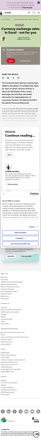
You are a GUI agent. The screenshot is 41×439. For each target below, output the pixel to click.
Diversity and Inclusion (7, 289)
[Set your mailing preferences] (32, 411)
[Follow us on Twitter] (3, 411)
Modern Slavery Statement (8, 355)
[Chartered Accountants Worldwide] (35, 420)
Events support (5, 394)
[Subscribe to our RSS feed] (38, 411)
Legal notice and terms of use (9, 364)
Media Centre (5, 296)
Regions (3, 316)
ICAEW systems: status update (10, 312)
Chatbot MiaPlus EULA (7, 371)
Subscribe (10, 256)
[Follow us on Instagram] (20, 411)
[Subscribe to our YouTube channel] (26, 411)
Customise (19, 238)
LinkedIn (8, 78)
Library (3, 335)
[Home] (6, 12)
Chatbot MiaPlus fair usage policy (10, 369)
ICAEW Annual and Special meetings (11, 282)
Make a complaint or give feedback (11, 309)
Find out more (27, 7)
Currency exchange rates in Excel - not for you (26, 19)
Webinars (3, 385)
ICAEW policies (5, 353)
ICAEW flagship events (7, 392)
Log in (11, 61)
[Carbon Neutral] (9, 420)
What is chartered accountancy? (10, 287)
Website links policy (6, 367)
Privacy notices (5, 357)
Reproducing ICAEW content (9, 362)
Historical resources (6, 342)
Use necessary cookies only (20, 244)
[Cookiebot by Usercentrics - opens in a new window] (30, 194)
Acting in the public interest (9, 284)
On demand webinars (7, 387)
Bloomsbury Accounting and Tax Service (12, 332)
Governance (4, 279)
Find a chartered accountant (9, 291)
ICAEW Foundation (6, 294)
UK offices (4, 314)
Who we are (4, 277)
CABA (2, 321)
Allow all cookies (20, 232)
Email (19, 78)
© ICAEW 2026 (5, 429)
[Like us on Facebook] (15, 411)
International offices (6, 319)
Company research (6, 339)
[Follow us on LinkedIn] (9, 411)
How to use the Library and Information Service (15, 337)
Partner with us (5, 324)
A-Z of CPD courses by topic (9, 383)
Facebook (13, 78)
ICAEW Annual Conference (9, 390)
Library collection (6, 344)
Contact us (4, 307)
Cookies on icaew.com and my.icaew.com (13, 360)
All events (3, 380)
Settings (32, 227)
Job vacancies (5, 298)
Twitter (3, 78)
